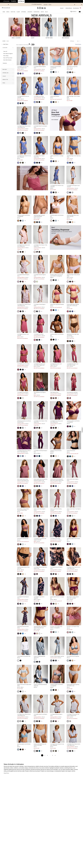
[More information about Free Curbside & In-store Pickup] (29, 44)
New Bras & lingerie (8, 53)
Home (4, 41)
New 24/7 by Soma (7, 57)
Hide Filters (5, 44)
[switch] (32, 44)
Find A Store (78, 44)
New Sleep (5, 55)
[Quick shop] (41, 73)
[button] (79, 11)
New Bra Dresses (7, 60)
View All (5, 51)
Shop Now (46, 4)
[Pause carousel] (81, 4)
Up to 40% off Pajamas (36, 4)
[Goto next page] (55, 755)
